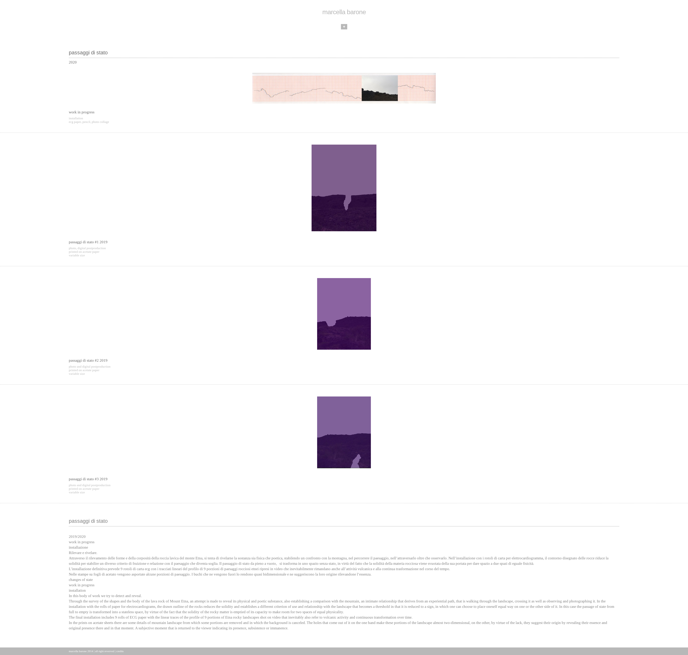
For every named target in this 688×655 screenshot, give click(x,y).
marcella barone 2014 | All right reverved (91, 651)
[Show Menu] (344, 26)
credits (120, 651)
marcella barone (344, 12)
